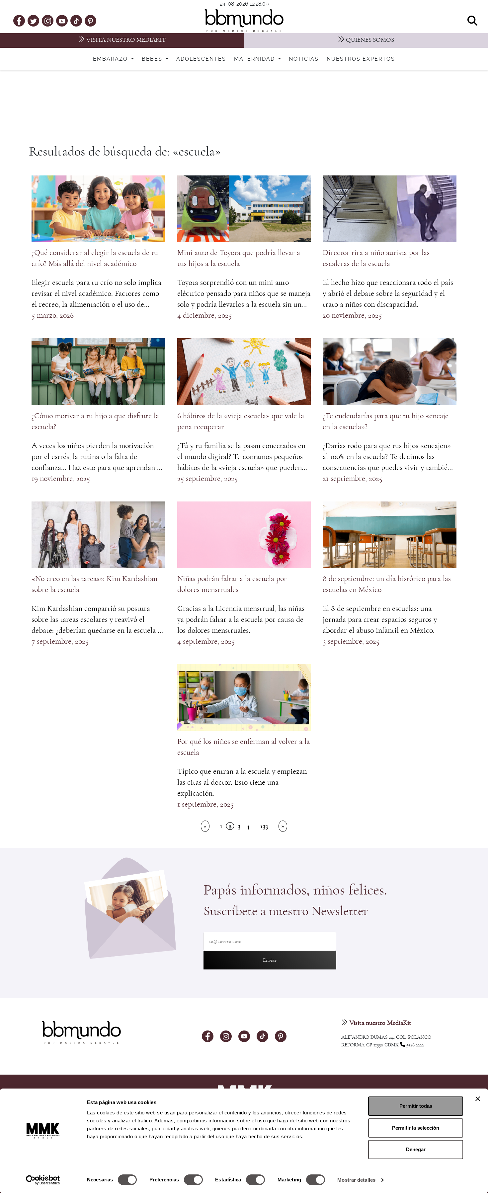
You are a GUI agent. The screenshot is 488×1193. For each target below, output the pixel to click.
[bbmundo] (244, 20)
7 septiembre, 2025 (60, 641)
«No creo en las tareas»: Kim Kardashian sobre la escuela (94, 584)
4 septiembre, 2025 (206, 641)
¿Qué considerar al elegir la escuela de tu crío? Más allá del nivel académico (95, 258)
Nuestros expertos (361, 59)
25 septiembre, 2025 (207, 479)
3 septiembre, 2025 (351, 641)
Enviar (270, 960)
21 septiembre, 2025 (352, 479)
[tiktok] (76, 21)
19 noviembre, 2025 (61, 479)
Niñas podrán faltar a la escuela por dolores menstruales (232, 584)
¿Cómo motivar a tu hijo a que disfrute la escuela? (95, 421)
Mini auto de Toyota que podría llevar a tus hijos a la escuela (238, 258)
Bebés (153, 59)
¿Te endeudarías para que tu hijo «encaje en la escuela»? (385, 421)
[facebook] (19, 20)
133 (264, 826)
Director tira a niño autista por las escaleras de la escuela (376, 258)
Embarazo (111, 59)
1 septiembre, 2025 (205, 804)
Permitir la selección (415, 1128)
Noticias (304, 59)
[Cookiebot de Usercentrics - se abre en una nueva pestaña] (43, 1180)
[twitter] (33, 21)
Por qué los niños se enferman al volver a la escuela (243, 747)
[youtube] (62, 21)
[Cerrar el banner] (477, 1098)
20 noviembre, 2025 (352, 315)
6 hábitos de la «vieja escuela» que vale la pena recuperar (240, 421)
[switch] (193, 1179)
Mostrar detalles (356, 1180)
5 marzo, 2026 (53, 315)
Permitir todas (415, 1106)
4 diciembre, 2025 (204, 315)
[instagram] (47, 20)
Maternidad (255, 59)
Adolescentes (201, 59)
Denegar (416, 1149)
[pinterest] (90, 21)
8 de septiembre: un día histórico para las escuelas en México (387, 584)
